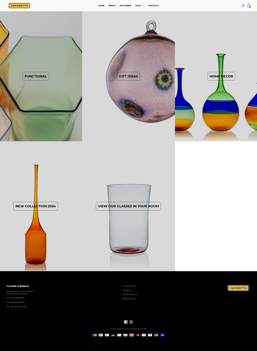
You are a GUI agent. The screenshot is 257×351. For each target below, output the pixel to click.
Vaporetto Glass (123, 329)
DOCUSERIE (125, 5)
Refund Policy (129, 298)
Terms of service (130, 294)
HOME (101, 5)
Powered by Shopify (138, 329)
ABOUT (112, 5)
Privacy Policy (129, 286)
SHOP (138, 5)
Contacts (127, 290)
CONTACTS (153, 5)
